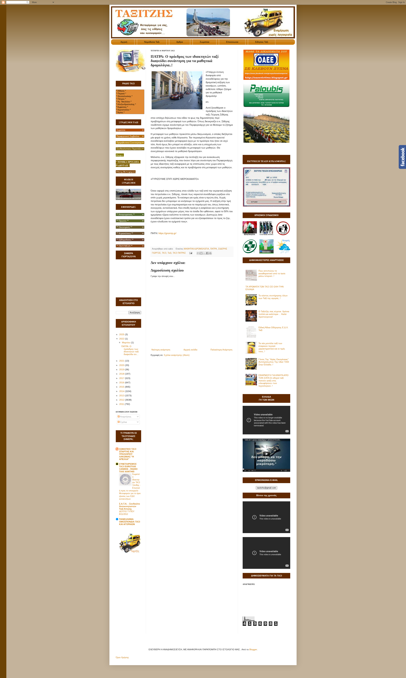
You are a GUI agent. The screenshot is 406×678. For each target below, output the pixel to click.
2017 (122, 378)
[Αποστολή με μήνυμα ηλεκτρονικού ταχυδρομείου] (198, 253)
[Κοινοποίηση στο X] (204, 253)
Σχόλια (123, 422)
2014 (122, 391)
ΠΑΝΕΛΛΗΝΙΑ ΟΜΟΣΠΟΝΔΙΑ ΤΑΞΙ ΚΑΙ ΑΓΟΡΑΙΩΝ (129, 521)
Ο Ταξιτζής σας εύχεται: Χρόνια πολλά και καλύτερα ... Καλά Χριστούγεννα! (274, 314)
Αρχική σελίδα (190, 349)
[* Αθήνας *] (130, 91)
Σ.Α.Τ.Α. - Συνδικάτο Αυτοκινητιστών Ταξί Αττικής (129, 506)
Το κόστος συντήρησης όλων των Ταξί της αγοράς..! (273, 296)
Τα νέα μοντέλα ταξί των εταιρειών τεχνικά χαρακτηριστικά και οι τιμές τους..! (272, 347)
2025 (122, 334)
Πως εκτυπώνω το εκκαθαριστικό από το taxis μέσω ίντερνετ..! (272, 273)
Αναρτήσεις (125, 416)
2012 (122, 400)
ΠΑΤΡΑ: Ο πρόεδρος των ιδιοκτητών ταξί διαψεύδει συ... (130, 350)
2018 (122, 373)
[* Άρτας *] (130, 112)
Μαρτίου (126, 342)
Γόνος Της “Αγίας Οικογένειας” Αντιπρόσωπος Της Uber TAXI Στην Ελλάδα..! (274, 362)
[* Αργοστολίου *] (130, 110)
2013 (122, 395)
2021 (122, 360)
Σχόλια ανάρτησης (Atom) (177, 355)
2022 (122, 338)
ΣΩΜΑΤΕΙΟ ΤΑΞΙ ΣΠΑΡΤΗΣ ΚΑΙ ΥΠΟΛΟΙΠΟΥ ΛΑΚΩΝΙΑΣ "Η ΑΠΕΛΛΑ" (127, 454)
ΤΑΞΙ (164, 253)
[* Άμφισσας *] (130, 107)
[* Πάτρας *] (130, 99)
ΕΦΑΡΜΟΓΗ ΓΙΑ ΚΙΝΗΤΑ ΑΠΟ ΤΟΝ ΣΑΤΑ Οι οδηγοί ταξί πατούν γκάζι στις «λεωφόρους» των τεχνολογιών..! (273, 380)
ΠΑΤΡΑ (213, 249)
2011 (122, 404)
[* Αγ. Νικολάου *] (130, 101)
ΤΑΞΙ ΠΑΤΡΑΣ (179, 253)
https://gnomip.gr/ (167, 233)
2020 (122, 365)
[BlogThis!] (201, 253)
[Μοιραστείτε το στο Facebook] (207, 253)
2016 (122, 382)
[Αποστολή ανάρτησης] (190, 253)
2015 (122, 387)
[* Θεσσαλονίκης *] (130, 96)
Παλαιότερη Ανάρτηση (221, 349)
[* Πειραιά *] (130, 93)
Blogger (253, 649)
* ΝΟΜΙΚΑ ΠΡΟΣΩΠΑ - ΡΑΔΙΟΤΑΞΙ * (128, 163)
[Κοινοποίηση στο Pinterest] (210, 253)
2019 (122, 369)
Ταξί (169, 253)
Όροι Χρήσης (122, 657)
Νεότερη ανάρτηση (160, 349)
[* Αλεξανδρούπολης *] (130, 104)
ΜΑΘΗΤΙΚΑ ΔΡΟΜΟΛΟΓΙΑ (196, 249)
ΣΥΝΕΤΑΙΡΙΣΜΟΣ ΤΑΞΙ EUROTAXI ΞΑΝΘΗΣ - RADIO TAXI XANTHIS (128, 468)
